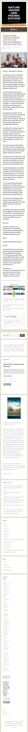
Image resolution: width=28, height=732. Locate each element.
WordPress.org (6, 570)
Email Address (8, 376)
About (4, 523)
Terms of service (7, 547)
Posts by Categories (8, 542)
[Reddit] (8, 287)
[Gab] (18, 287)
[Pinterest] (10, 287)
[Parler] (4, 289)
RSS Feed (14, 727)
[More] (14, 292)
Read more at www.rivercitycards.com (12, 280)
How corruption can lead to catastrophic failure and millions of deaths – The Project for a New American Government (13, 511)
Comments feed (7, 567)
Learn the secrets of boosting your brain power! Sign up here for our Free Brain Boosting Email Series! (6, 688)
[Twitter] (6, 287)
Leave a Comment (7, 48)
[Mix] (14, 287)
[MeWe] (12, 287)
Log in (4, 562)
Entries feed (6, 564)
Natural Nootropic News (15, 299)
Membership (6, 534)
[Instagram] (24, 287)
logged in (13, 321)
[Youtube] (8, 289)
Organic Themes (19, 725)
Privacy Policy (6, 714)
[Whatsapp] (16, 287)
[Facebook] (4, 287)
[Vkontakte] (20, 287)
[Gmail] (6, 289)
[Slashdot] (24, 289)
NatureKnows (17, 46)
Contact (5, 529)
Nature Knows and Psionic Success (14, 13)
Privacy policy (6, 545)
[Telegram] (10, 289)
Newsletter (5, 537)
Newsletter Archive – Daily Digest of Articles (13, 539)
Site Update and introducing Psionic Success (6, 603)
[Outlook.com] (12, 289)
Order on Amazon (7, 473)
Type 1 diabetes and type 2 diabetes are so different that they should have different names (13, 487)
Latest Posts (6, 531)
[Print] (22, 287)
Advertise (5, 526)
